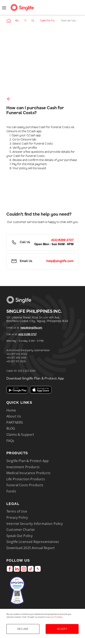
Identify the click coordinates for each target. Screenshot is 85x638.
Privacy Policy (17, 517)
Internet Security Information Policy (34, 523)
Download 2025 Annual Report (30, 548)
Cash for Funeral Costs (48, 20)
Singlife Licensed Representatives (32, 541)
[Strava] (38, 569)
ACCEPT (62, 629)
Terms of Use (16, 511)
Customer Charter (20, 529)
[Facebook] (10, 569)
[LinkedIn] (17, 569)
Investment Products (23, 467)
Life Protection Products (25, 479)
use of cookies (56, 617)
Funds (11, 491)
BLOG (10, 428)
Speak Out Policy (19, 535)
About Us (18, 20)
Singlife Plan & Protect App (27, 461)
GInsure (33, 20)
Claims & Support (20, 434)
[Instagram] (24, 569)
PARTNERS (14, 422)
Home (11, 410)
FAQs (26, 20)
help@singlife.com (31, 327)
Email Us (26, 261)
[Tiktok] (31, 569)
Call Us (25, 242)
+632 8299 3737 (27, 334)
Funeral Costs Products (24, 485)
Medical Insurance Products (28, 473)
